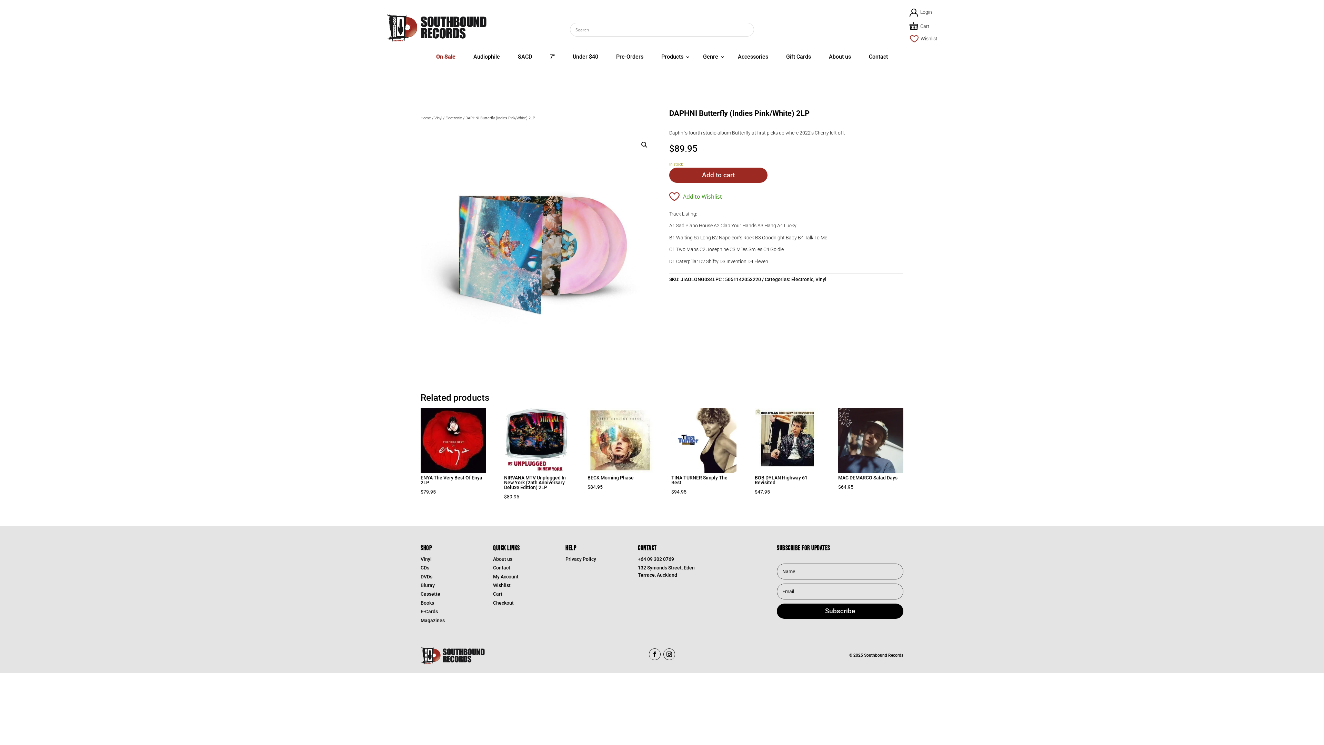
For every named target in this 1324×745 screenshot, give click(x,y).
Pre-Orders (629, 56)
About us (840, 56)
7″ (552, 56)
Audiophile (486, 56)
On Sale (445, 56)
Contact (878, 56)
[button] (644, 145)
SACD (525, 56)
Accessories (753, 56)
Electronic (453, 118)
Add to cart (718, 175)
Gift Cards (798, 56)
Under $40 (585, 56)
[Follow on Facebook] (655, 654)
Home (426, 118)
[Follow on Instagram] (669, 654)
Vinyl (438, 118)
